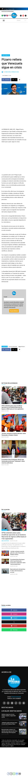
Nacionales (5, 55)
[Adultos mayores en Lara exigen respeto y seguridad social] (22, 716)
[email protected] (16, 697)
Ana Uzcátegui (5, 540)
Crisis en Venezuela (13, 346)
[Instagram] (8, 703)
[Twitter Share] (11, 773)
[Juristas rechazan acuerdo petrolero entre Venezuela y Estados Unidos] (14, 423)
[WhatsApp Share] (14, 773)
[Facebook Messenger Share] (16, 773)
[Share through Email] (19, 773)
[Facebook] (4, 703)
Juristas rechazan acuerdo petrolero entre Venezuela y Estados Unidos (17, 553)
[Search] (25, 20)
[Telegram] (12, 703)
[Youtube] (23, 703)
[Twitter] (19, 703)
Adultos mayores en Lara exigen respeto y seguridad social (9, 716)
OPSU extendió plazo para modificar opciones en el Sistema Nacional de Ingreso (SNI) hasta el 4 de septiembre (12, 407)
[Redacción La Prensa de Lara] (3, 72)
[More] (19, 79)
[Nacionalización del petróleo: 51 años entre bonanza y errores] (5, 571)
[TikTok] (16, 703)
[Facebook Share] (8, 773)
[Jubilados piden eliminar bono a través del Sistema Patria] (22, 724)
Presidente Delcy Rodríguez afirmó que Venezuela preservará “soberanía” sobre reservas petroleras (13, 461)
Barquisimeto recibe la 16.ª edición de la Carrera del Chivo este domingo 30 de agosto (9, 731)
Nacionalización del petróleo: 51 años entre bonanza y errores (17, 571)
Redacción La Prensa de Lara (12, 71)
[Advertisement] (14, 38)
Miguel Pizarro (22, 346)
